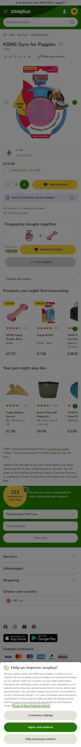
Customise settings (40, 715)
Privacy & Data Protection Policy (31, 705)
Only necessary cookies (41, 739)
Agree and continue (40, 727)
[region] (40, 704)
